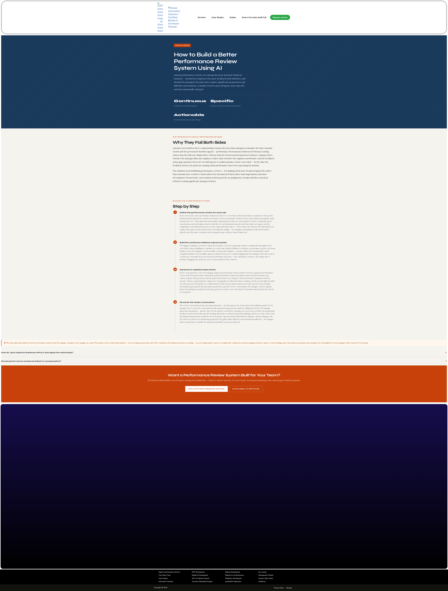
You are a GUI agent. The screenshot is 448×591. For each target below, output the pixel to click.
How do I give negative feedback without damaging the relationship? (37, 352)
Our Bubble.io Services (245, 389)
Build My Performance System (206, 389)
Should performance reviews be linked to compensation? (31, 361)
